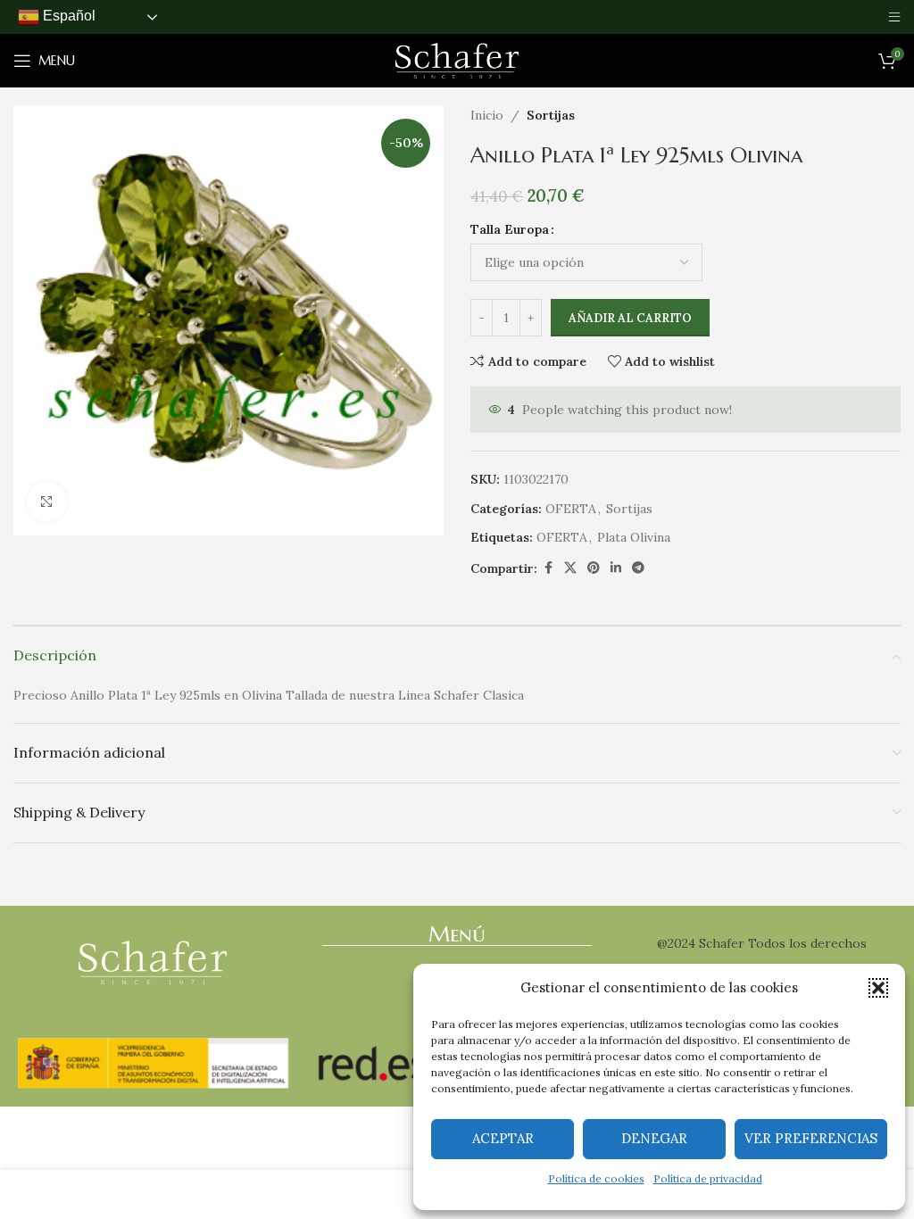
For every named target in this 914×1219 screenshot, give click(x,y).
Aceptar (503, 1138)
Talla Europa (509, 229)
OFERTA (570, 509)
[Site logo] (457, 60)
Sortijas (551, 115)
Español (67, 15)
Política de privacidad (707, 1178)
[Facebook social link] (548, 568)
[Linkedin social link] (616, 568)
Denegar (654, 1138)
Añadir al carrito (630, 318)
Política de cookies (596, 1178)
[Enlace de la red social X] (570, 568)
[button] (878, 988)
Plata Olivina (633, 537)
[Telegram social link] (638, 568)
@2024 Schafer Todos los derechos (762, 943)
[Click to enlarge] (47, 502)
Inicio (486, 115)
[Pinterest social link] (593, 568)
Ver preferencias (810, 1138)
